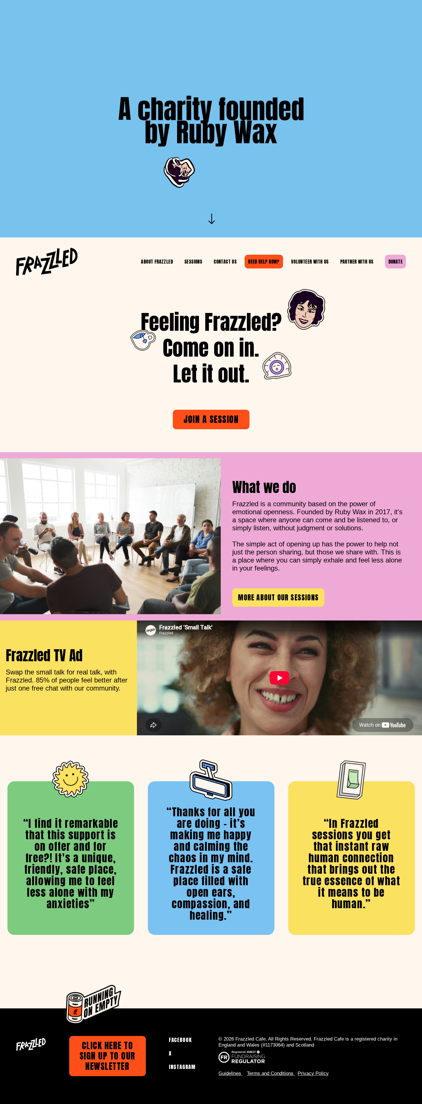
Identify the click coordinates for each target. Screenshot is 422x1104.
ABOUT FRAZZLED (157, 261)
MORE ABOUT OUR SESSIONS (278, 597)
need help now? (264, 261)
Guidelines (230, 1073)
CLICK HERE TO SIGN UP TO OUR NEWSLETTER (107, 1056)
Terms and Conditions (271, 1073)
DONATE (395, 261)
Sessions (193, 261)
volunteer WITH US (310, 261)
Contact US (225, 261)
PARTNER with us (356, 261)
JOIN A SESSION (211, 419)
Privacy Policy (313, 1073)
